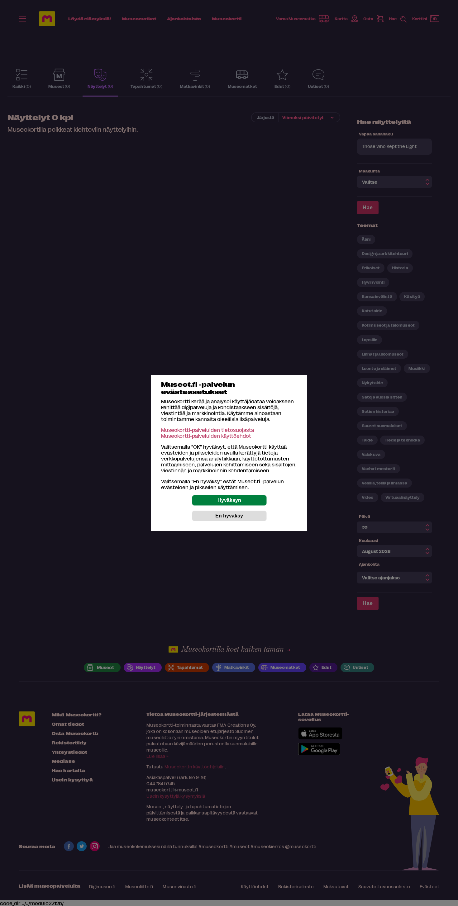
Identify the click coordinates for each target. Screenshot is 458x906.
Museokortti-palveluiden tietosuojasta (207, 430)
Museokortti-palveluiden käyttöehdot (206, 436)
